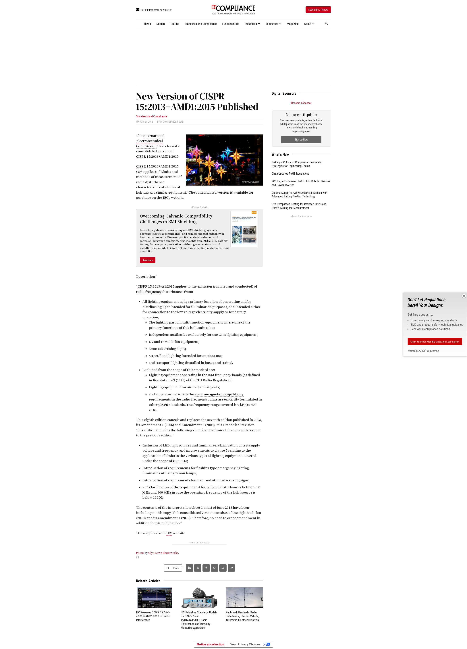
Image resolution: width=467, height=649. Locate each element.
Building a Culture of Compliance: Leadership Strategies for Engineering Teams (297, 164)
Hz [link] (161, 498)
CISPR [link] (163, 405)
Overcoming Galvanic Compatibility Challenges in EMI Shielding (176, 219)
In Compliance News (171, 121)
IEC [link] (165, 198)
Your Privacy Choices (245, 644)
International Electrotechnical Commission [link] (150, 141)
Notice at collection (210, 644)
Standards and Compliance (151, 116)
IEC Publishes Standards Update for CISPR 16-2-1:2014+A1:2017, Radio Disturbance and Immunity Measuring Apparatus (199, 620)
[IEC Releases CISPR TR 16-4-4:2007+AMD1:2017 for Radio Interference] (154, 597)
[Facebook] (206, 568)
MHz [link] (146, 492)
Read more (148, 260)
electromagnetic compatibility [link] (219, 394)
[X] (197, 568)
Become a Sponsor (301, 103)
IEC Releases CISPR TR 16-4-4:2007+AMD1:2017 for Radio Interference (153, 616)
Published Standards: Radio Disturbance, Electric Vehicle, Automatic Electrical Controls (242, 616)
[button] (326, 23)
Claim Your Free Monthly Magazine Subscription (435, 341)
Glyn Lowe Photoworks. (163, 553)
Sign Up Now (301, 139)
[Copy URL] (231, 568)
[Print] (223, 568)
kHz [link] (243, 405)
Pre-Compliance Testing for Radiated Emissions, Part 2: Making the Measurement (299, 206)
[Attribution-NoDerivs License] (199, 557)
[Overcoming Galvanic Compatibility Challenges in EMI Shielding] (244, 229)
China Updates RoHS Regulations (290, 173)
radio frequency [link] (149, 292)
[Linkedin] (189, 568)
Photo (140, 553)
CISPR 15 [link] (143, 157)
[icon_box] (153, 10)
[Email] (214, 568)
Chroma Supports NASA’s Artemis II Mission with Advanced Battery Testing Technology (299, 194)
